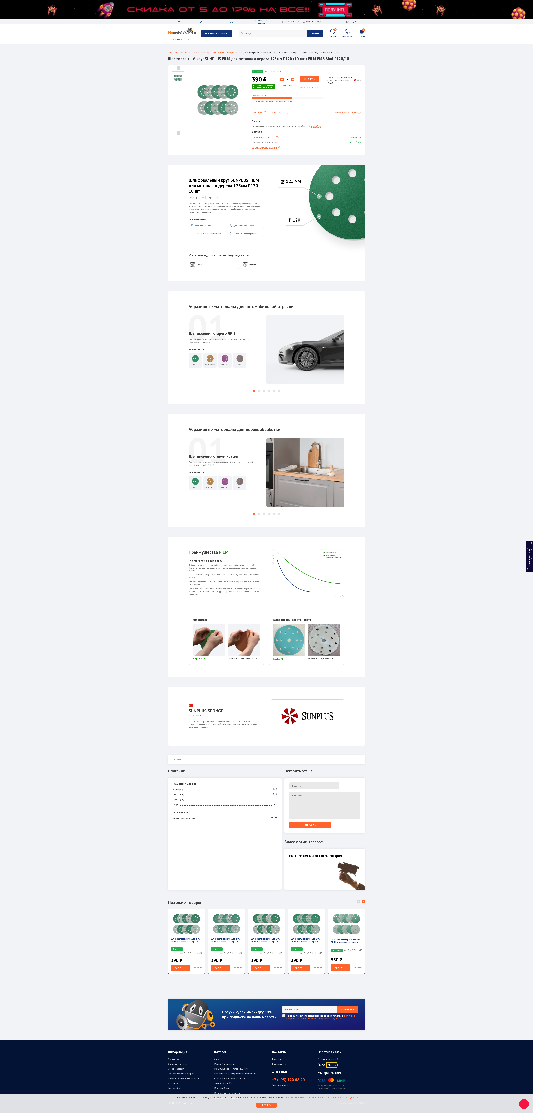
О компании (173, 1059)
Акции (221, 22)
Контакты (247, 22)
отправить (310, 825)
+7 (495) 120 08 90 (288, 1079)
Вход (350, 22)
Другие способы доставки (264, 147)
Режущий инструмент (224, 1063)
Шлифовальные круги (236, 52)
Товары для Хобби (223, 1083)
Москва (181, 22)
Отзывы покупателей (328, 1059)
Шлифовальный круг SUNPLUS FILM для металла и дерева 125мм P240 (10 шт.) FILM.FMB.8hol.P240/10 (265, 940)
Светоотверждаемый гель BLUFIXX (231, 1078)
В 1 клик (197, 968)
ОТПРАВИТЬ (347, 1009)
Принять (266, 1105)
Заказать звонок (280, 1085)
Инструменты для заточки (227, 1093)
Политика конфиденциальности (183, 1078)
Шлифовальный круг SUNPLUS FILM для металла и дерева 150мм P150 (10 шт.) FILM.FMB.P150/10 (345, 940)
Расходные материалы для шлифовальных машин (202, 52)
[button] (254, 391)
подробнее (316, 126)
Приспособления (222, 1088)
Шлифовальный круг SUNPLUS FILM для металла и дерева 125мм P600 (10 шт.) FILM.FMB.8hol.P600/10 (305, 940)
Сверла (217, 1059)
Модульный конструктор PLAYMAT (231, 1068)
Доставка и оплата (208, 22)
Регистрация (360, 22)
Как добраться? (279, 1063)
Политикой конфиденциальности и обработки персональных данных (320, 1017)
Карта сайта (174, 1088)
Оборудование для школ (260, 21)
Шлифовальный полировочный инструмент (235, 1073)
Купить (311, 79)
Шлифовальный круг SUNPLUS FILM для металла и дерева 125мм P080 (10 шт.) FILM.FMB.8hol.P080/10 (185, 940)
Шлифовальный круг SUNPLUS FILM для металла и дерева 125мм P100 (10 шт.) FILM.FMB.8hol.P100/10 (225, 940)
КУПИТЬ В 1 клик (309, 87)
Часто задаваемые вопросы (181, 1073)
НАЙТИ (315, 33)
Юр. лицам (173, 1083)
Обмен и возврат (176, 1068)
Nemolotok (172, 52)
